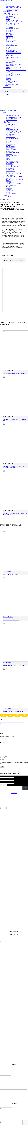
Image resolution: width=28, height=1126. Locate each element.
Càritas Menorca (4, 722)
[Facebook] (17, 715)
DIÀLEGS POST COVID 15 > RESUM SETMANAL (14, 373)
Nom (1, 776)
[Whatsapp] (24, 715)
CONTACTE (14, 793)
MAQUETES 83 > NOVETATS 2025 (11, 620)
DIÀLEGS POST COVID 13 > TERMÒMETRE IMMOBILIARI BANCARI (13, 467)
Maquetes (5, 571)
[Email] (10, 715)
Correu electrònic (4, 782)
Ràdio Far (10, 571)
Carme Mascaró (12, 722)
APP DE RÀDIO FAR (5, 94)
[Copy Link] (3, 715)
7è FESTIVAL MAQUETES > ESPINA (11, 574)
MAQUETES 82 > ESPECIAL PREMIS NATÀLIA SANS (15, 665)
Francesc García (20, 722)
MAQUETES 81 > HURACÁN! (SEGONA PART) (13, 711)
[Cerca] (25, 788)
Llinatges (2, 779)
